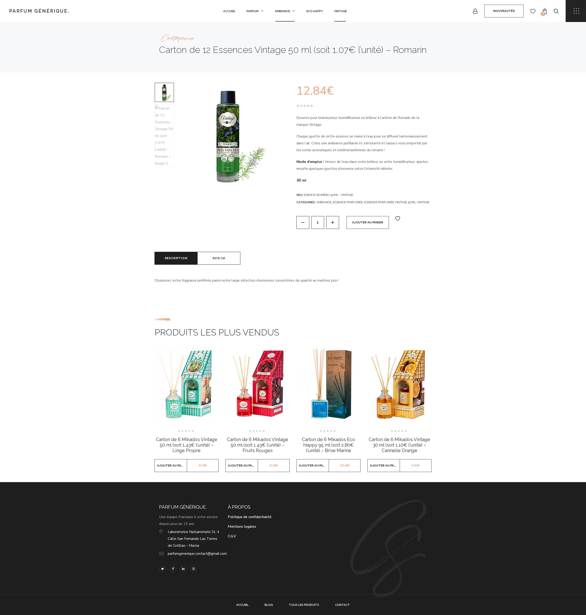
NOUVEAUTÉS (504, 11)
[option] (164, 92)
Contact (342, 605)
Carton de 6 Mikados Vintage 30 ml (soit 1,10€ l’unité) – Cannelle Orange (399, 445)
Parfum (252, 11)
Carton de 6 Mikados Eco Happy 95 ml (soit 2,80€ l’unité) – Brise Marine (328, 445)
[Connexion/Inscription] (475, 11)
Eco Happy (315, 11)
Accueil (229, 11)
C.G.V (232, 536)
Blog (269, 605)
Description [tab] (176, 258)
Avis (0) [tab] (218, 258)
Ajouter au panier (367, 222)
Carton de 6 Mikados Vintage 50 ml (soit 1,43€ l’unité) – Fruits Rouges (257, 445)
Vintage (340, 11)
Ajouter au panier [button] (172, 465)
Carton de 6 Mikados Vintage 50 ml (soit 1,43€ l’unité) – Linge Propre (186, 445)
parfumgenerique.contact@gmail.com (197, 553)
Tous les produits (304, 605)
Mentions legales (242, 526)
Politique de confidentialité (249, 516)
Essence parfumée (348, 202)
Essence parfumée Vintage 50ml (390, 202)
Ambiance (282, 11)
